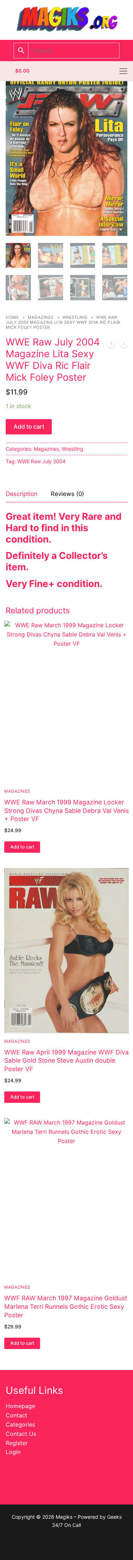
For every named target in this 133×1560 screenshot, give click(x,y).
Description (22, 493)
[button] (115, 92)
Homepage (20, 1406)
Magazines (41, 317)
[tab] (22, 494)
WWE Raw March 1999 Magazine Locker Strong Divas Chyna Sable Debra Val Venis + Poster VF (66, 810)
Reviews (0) (67, 493)
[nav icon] (123, 71)
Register (17, 1443)
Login (13, 1451)
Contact (16, 1415)
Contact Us (21, 1433)
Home (12, 317)
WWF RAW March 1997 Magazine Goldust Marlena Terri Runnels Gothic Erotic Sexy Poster (65, 1306)
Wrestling (75, 317)
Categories (20, 1424)
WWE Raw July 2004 (41, 461)
